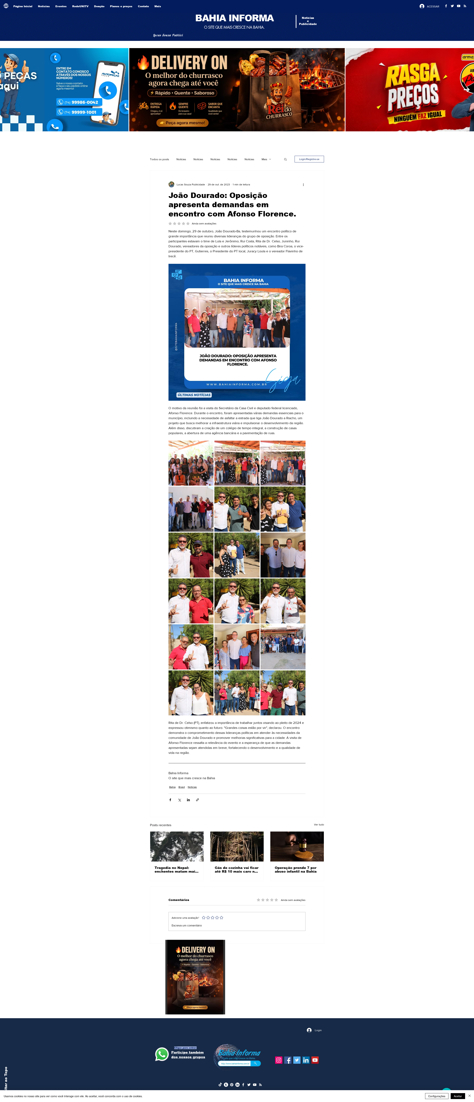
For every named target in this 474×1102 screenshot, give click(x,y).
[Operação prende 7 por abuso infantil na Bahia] (297, 847)
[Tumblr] (226, 1085)
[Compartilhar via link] (197, 800)
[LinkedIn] (306, 1060)
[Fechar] (469, 1096)
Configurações (436, 1096)
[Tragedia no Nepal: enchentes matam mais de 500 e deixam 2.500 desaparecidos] (177, 847)
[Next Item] (7, 89)
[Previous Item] (467, 89)
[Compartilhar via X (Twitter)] (179, 800)
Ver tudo (319, 824)
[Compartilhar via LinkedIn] (188, 800)
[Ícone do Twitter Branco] (249, 1085)
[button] (285, 159)
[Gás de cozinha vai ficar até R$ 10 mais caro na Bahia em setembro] (237, 847)
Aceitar (458, 1096)
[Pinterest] (232, 1085)
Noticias (192, 786)
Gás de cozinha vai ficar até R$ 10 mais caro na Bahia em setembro (236, 869)
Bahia (172, 786)
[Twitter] (297, 1060)
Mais (264, 159)
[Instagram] (278, 1060)
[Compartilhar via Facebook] (170, 800)
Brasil (181, 786)
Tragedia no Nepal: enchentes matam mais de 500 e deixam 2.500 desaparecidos (176, 869)
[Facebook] (287, 1060)
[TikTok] (220, 1085)
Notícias (181, 159)
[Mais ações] (303, 184)
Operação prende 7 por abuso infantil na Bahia (296, 869)
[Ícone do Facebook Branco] (243, 1085)
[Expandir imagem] (190, 463)
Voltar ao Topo (6, 1081)
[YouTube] (315, 1060)
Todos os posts (159, 159)
